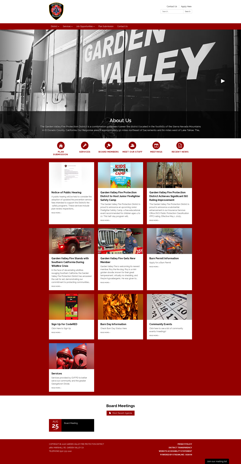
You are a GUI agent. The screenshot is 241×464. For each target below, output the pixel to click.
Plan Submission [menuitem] (105, 26)
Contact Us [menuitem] (122, 26)
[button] (18, 84)
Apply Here (186, 6)
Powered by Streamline (172, 455)
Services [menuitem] (67, 26)
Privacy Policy (185, 444)
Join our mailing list (217, 461)
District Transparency (180, 448)
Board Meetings (120, 406)
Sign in (188, 455)
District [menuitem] (54, 26)
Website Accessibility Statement (175, 451)
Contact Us (172, 6)
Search (187, 11)
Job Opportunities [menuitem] (84, 26)
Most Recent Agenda (122, 413)
